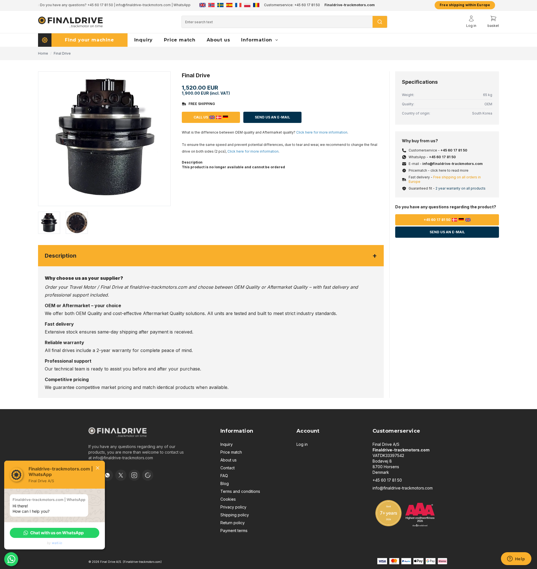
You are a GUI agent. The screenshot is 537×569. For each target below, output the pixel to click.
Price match (231, 452)
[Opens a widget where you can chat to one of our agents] (516, 559)
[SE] (220, 5)
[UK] (202, 5)
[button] (54, 533)
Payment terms (234, 530)
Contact (227, 467)
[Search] (380, 22)
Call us (201, 117)
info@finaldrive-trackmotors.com (141, 5)
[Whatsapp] (107, 475)
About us (228, 460)
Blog (224, 483)
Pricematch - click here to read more (438, 170)
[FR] (238, 5)
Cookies (228, 499)
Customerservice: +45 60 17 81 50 (292, 5)
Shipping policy (234, 514)
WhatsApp (180, 5)
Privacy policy (233, 507)
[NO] (211, 5)
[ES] (229, 5)
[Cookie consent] (147, 475)
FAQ (224, 475)
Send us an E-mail (272, 117)
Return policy (232, 522)
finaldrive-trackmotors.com (158, 287)
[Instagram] (134, 475)
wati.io (57, 543)
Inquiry (226, 444)
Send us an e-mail (447, 232)
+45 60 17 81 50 (98, 5)
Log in (302, 444)
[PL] (247, 5)
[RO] (256, 5)
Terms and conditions (240, 491)
